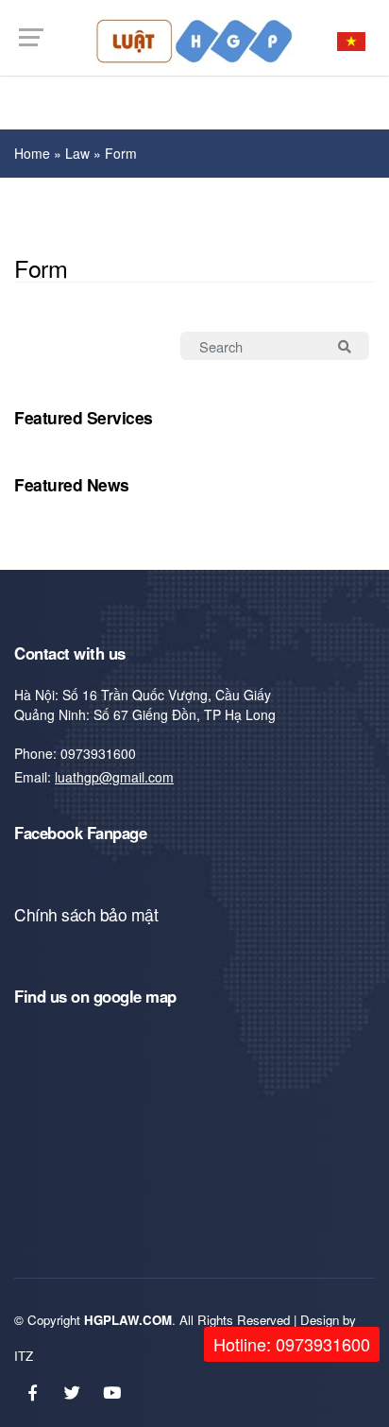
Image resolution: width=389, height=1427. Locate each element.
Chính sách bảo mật (86, 914)
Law (77, 153)
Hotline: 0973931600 (291, 1344)
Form (121, 153)
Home (32, 153)
